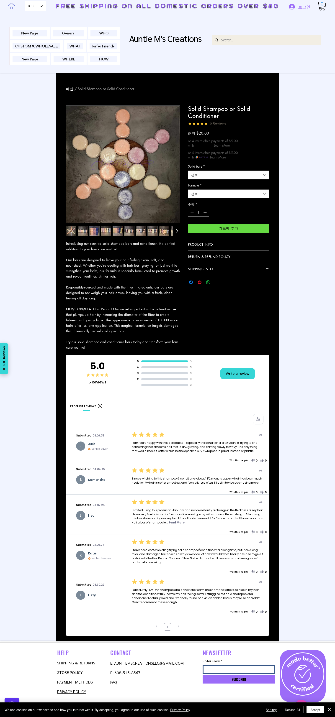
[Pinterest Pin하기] (199, 282)
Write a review (237, 373)
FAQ (113, 682)
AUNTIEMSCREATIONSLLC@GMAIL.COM (149, 663)
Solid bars (196, 166)
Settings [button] (271, 709)
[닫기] (329, 709)
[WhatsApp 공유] (208, 282)
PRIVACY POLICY (71, 691)
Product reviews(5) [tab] (86, 406)
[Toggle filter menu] (258, 419)
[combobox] (228, 175)
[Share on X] (217, 282)
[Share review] (260, 435)
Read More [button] (176, 522)
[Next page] (178, 627)
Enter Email (211, 661)
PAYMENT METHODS (75, 681)
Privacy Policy (180, 709)
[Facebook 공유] (191, 282)
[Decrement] (191, 212)
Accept (315, 709)
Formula (195, 185)
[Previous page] (157, 627)
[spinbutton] (198, 212)
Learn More (222, 145)
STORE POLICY (70, 672)
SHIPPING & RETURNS (76, 662)
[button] (322, 6)
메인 (69, 89)
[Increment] (205, 212)
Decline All (292, 709)
